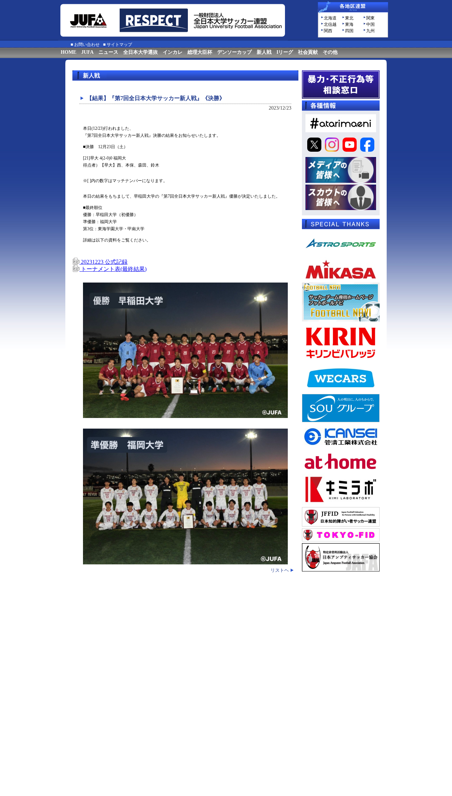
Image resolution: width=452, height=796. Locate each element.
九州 (370, 30)
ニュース (108, 52)
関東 (370, 18)
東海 (349, 24)
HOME (68, 52)
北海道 (330, 18)
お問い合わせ (87, 44)
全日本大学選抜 (140, 52)
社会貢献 (308, 52)
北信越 (330, 24)
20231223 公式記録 (103, 262)
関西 (328, 30)
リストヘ (279, 570)
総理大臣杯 (200, 52)
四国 (349, 30)
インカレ (173, 52)
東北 (349, 18)
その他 (330, 52)
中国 (370, 24)
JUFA (87, 52)
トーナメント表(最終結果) (113, 269)
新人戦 (264, 52)
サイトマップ (119, 44)
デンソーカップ (234, 52)
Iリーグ (284, 52)
